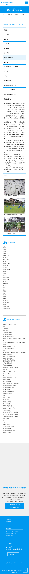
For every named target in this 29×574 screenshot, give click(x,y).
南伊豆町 (5, 267)
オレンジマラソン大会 (12, 531)
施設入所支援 (6, 397)
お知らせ (8, 519)
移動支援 (5, 326)
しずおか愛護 (9, 535)
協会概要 (8, 521)
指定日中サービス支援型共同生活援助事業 (14, 352)
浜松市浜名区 (6, 300)
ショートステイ (7, 373)
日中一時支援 (6, 404)
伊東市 (4, 288)
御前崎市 (5, 283)
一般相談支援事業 (7, 332)
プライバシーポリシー (12, 563)
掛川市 (4, 286)
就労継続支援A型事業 (8, 387)
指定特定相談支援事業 (9, 361)
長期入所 (5, 350)
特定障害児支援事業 (8, 348)
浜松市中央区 (6, 277)
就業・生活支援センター (9, 371)
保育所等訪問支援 (7, 406)
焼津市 (4, 271)
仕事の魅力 (9, 547)
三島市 (4, 273)
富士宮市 (5, 257)
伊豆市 (4, 298)
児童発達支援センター (9, 365)
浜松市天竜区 (6, 263)
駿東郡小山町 (6, 265)
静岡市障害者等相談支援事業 (10, 416)
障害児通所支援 (7, 402)
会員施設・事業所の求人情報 (14, 549)
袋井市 (4, 294)
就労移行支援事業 (7, 393)
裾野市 (4, 247)
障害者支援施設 (7, 432)
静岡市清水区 (6, 269)
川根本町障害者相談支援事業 (10, 414)
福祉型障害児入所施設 (9, 430)
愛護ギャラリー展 (11, 533)
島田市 (4, 281)
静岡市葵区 (6, 306)
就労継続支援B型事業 (8, 426)
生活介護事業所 (7, 428)
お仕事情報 (9, 543)
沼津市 (4, 304)
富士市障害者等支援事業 (9, 385)
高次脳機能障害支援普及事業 (10, 412)
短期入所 (5, 395)
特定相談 (5, 369)
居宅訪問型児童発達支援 (9, 377)
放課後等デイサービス (9, 408)
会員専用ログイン (13, 554)
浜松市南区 (6, 302)
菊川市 (4, 261)
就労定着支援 (6, 389)
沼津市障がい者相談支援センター (12, 367)
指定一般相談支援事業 (9, 356)
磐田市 (4, 296)
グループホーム (7, 375)
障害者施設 (6, 400)
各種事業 (8, 528)
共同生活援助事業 (7, 363)
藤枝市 (4, 290)
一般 (4, 422)
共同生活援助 (6, 424)
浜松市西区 (6, 279)
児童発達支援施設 (7, 354)
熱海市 (4, 251)
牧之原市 (5, 253)
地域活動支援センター (9, 346)
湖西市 (4, 249)
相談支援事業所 (7, 381)
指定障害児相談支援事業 (9, 324)
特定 (4, 420)
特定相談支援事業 (7, 334)
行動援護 (5, 328)
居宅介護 (5, 330)
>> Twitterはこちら (14, 507)
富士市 (4, 275)
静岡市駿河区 (6, 308)
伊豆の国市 (6, 259)
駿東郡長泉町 (6, 255)
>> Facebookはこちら (14, 504)
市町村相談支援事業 (8, 336)
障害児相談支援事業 (8, 359)
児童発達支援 (6, 410)
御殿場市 (5, 292)
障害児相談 (6, 418)
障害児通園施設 (7, 379)
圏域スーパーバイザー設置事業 (11, 383)
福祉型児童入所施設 (8, 391)
